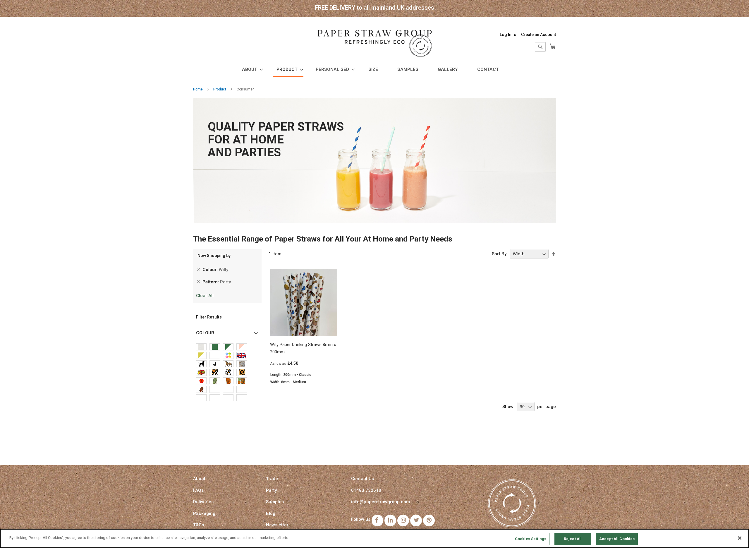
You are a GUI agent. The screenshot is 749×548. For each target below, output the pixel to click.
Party (271, 490)
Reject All (573, 539)
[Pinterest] (429, 520)
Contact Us (362, 478)
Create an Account (538, 34)
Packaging (204, 513)
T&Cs (198, 525)
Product (219, 89)
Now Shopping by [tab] (214, 255)
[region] (374, 538)
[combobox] (540, 47)
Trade (272, 478)
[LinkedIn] (390, 520)
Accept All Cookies (617, 539)
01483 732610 (366, 490)
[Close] (739, 538)
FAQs (198, 490)
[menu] (374, 70)
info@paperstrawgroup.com (380, 501)
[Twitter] (416, 520)
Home (198, 89)
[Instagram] (403, 520)
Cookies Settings (530, 539)
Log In (505, 34)
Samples (275, 501)
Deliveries (203, 501)
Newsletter (277, 525)
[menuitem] (250, 69)
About (199, 478)
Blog (270, 513)
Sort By (499, 253)
